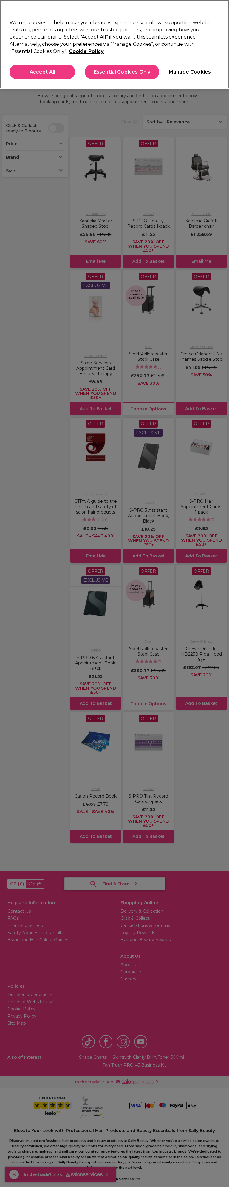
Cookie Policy (86, 51)
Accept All (42, 72)
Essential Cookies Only (122, 72)
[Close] (219, 9)
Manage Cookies (189, 72)
